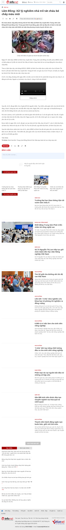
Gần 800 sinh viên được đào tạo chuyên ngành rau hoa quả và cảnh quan (48, 399)
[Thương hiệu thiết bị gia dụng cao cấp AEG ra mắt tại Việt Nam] (25, 180)
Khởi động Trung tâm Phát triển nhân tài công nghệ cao (41, 188)
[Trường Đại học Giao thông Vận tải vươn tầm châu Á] (9, 180)
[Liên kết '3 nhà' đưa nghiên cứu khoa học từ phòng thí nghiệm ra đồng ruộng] (17, 306)
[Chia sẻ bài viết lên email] (10, 18)
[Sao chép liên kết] (13, 18)
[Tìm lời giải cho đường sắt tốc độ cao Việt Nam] (17, 281)
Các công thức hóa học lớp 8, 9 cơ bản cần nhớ (15, 488)
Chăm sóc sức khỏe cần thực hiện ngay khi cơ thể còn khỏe (56, 188)
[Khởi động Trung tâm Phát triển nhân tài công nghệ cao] (41, 180)
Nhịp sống (38, 370)
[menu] (3, 2)
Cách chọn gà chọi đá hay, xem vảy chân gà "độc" (16, 482)
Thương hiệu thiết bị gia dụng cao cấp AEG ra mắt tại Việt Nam (25, 188)
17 (16, 467)
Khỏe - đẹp (44, 510)
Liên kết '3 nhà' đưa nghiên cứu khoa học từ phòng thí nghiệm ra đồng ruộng (49, 301)
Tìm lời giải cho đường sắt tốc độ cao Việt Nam (49, 275)
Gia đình (30, 510)
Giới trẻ (6, 7)
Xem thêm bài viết (33, 443)
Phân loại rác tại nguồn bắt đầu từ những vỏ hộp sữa (49, 374)
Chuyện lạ (52, 510)
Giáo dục (37, 198)
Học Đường (38, 271)
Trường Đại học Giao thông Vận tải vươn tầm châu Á (8, 188)
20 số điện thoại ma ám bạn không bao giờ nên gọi (16, 477)
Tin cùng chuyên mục (10, 194)
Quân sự (59, 510)
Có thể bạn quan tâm (10, 172)
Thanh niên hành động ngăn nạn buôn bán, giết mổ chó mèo (48, 423)
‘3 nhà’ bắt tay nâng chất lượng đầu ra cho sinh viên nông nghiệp (49, 349)
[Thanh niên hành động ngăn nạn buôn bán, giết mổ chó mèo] (17, 429)
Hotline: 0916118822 (40, 2)
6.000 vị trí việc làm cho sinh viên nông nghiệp (48, 324)
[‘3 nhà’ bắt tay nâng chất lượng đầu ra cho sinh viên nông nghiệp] (17, 355)
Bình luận (5, 146)
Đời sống (7, 510)
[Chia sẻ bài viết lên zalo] (6, 18)
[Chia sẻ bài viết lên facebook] (3, 18)
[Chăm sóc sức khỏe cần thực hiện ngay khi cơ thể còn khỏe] (57, 180)
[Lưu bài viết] (16, 18)
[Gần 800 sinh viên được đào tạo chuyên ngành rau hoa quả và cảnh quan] (17, 404)
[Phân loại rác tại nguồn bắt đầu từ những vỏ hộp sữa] (17, 380)
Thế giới (23, 510)
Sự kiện (3, 513)
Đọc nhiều (9, 448)
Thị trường (15, 510)
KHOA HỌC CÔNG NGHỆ (41, 222)
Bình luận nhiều (24, 448)
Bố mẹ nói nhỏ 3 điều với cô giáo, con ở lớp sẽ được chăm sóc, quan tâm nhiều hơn (17, 494)
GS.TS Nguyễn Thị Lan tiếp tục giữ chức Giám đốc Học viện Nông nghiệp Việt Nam (49, 251)
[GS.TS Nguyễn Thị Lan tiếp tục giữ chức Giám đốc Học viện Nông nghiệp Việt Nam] (17, 257)
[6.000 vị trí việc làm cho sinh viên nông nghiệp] (17, 330)
